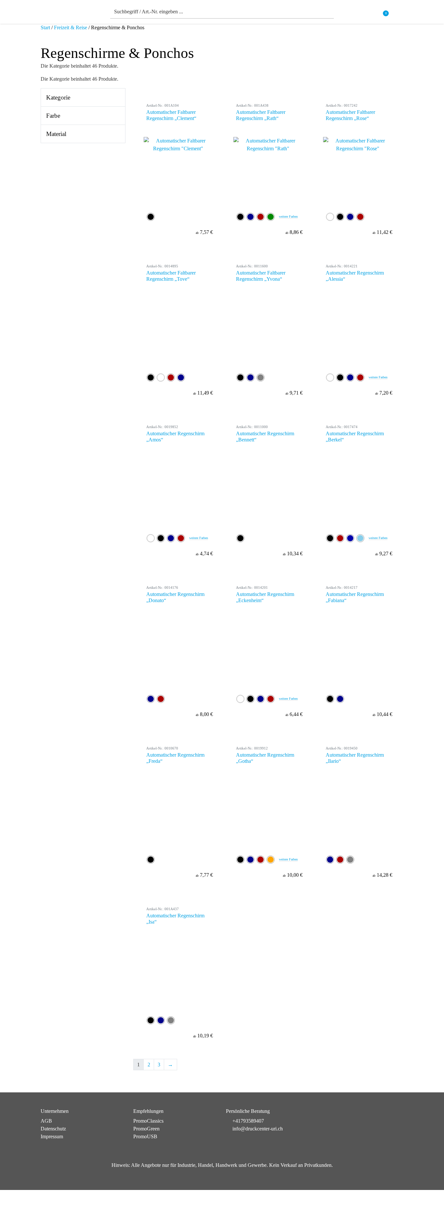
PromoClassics (148, 1121)
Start (45, 27)
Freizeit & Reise (70, 27)
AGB (46, 1121)
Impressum (52, 1136)
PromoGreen (146, 1128)
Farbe (53, 115)
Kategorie (58, 97)
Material (56, 133)
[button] (399, 13)
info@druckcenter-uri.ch (257, 1128)
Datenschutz (53, 1128)
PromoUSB (145, 1136)
